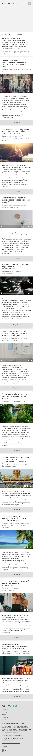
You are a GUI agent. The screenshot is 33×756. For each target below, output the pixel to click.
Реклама (4, 714)
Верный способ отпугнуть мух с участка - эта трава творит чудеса (16, 396)
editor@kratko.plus (17, 735)
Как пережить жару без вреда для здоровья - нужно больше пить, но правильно (15, 131)
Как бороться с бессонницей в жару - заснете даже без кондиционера (15, 266)
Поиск (4, 719)
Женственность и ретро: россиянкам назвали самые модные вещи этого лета (14, 646)
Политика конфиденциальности (11, 743)
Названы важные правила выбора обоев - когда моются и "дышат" (16, 200)
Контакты (5, 717)
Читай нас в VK (6, 746)
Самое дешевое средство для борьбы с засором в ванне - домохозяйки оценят (15, 333)
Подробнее (16, 122)
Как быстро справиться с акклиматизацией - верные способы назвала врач (14, 518)
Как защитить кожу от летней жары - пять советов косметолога (15, 583)
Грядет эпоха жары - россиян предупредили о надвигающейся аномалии (15, 459)
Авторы (4, 712)
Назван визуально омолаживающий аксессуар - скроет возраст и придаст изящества (15, 63)
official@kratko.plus (7, 740)
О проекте (5, 710)
